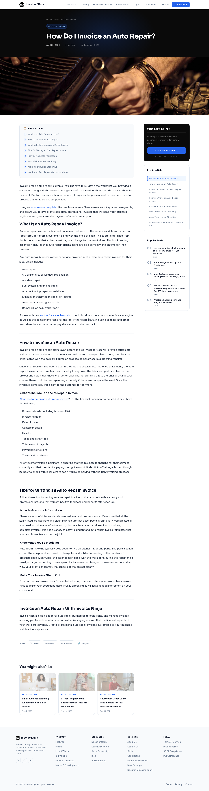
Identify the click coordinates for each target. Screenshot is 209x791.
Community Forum (100, 746)
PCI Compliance (171, 756)
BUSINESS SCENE (56, 26)
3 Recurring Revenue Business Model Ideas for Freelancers (74, 702)
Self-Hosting (133, 756)
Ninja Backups (134, 765)
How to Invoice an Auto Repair (43, 139)
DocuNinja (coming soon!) (140, 770)
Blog (56, 19)
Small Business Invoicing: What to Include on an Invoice (36, 702)
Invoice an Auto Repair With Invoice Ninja (48, 172)
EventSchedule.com (137, 760)
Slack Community (100, 751)
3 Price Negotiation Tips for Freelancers (167, 264)
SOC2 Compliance (172, 751)
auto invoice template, (44, 207)
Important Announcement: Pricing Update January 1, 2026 (169, 275)
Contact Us (132, 746)
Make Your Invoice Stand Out (42, 167)
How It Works (62, 751)
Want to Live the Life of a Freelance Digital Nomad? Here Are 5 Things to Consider (169, 288)
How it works (122, 4)
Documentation (99, 742)
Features (71, 4)
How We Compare (102, 4)
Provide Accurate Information (42, 156)
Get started (181, 4)
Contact (189, 784)
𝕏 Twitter (34, 643)
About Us (132, 742)
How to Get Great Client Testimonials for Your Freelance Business (113, 702)
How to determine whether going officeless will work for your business (169, 251)
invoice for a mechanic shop (56, 315)
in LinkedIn (50, 643)
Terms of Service (172, 742)
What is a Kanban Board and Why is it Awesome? (167, 301)
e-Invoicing (61, 756)
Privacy (178, 784)
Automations (150, 4)
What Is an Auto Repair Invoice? (43, 134)
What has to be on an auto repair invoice (43, 399)
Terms (169, 784)
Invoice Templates (65, 760)
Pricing (85, 4)
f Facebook (66, 643)
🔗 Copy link (84, 643)
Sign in (165, 4)
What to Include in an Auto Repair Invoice (48, 145)
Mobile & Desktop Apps (67, 765)
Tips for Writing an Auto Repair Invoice (47, 150)
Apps (137, 4)
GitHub (130, 751)
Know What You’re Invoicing (42, 161)
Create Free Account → (166, 150)
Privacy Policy (170, 746)
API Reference (98, 760)
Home (49, 19)
